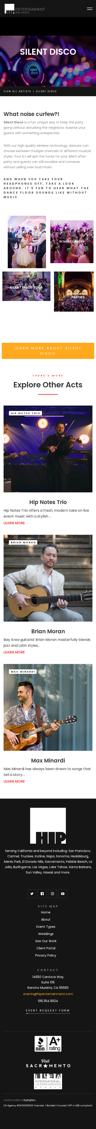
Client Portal (45, 948)
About (45, 919)
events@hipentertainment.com (48, 994)
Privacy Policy (45, 955)
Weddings (46, 934)
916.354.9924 (48, 1001)
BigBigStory (29, 1100)
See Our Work (45, 941)
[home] (25, 8)
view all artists (17, 91)
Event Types (45, 926)
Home (45, 912)
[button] (89, 8)
